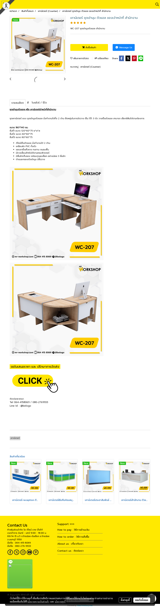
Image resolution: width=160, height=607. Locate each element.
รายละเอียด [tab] (17, 103)
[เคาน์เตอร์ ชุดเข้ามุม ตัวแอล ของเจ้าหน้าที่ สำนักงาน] (37, 44)
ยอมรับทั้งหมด (141, 600)
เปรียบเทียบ (102, 58)
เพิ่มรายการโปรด (80, 58)
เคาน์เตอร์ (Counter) (90, 66)
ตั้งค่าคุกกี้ (125, 600)
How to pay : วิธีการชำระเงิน (73, 530)
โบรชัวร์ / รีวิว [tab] (39, 103)
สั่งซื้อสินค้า (90, 47)
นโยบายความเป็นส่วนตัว (38, 601)
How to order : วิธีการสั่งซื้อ (73, 537)
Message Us (125, 47)
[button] (156, 4)
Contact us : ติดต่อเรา (70, 551)
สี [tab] (28, 103)
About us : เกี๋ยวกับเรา (70, 544)
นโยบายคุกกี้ (60, 601)
